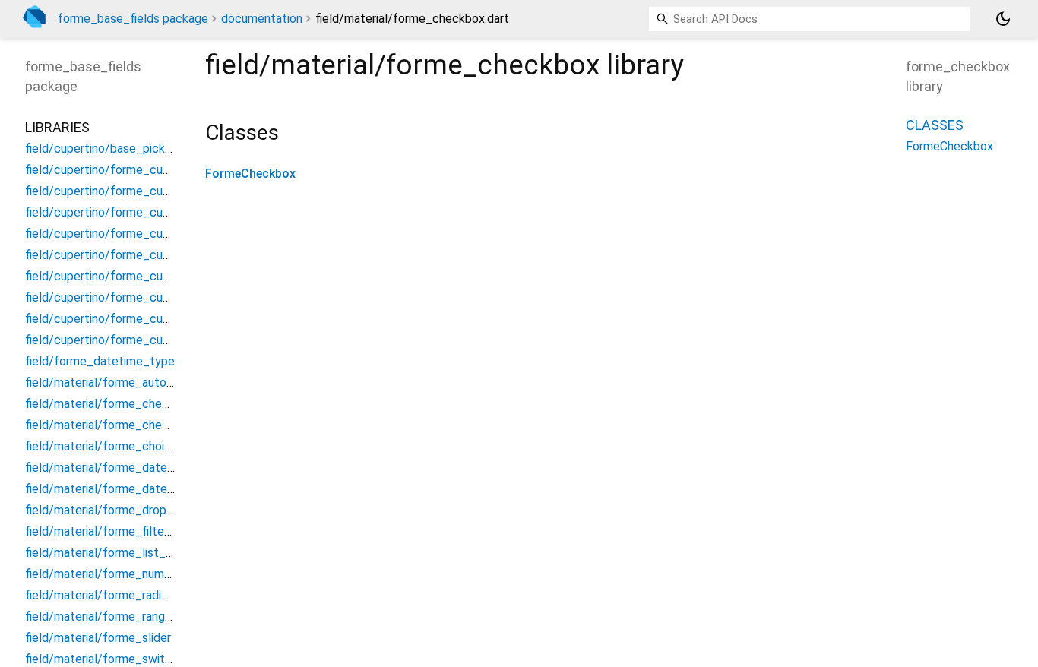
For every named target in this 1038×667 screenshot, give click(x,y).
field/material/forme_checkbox (110, 404)
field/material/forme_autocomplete (122, 382)
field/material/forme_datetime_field (123, 489)
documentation (261, 18)
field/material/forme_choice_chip (116, 446)
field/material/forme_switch (101, 659)
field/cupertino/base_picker (100, 148)
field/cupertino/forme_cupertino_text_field (143, 318)
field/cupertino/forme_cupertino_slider (130, 255)
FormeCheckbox (250, 173)
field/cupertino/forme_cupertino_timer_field (145, 340)
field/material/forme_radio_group (115, 595)
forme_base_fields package (133, 18)
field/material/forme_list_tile (104, 552)
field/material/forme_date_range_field (129, 467)
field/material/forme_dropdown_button (132, 510)
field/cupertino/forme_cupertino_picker (132, 212)
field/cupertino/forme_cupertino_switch (134, 297)
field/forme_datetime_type (100, 361)
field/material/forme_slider (98, 638)
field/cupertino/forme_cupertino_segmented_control (170, 233)
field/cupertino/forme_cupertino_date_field (144, 170)
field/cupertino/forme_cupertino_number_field (151, 191)
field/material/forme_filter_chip (111, 531)
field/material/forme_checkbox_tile (122, 425)
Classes (935, 125)
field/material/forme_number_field (118, 574)
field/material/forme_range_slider (116, 616)
